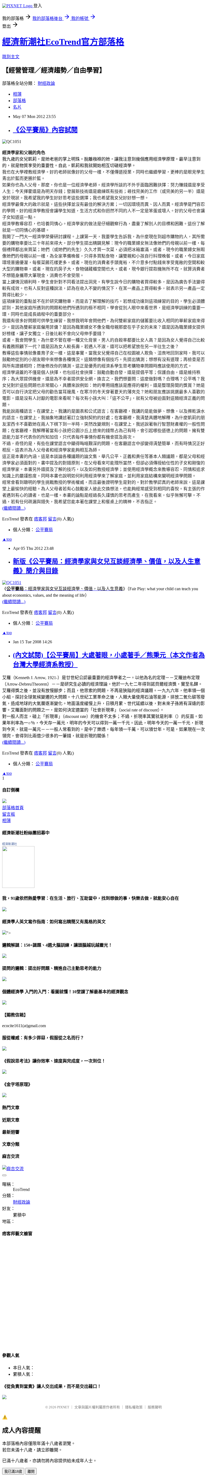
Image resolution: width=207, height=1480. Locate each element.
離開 (30, 1471)
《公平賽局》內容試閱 (45, 129)
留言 (52, 519)
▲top (7, 539)
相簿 (17, 94)
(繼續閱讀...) (13, 508)
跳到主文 (10, 56)
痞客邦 (40, 519)
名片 (17, 107)
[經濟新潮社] (18, 886)
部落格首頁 (13, 807)
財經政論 (46, 83)
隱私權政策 (134, 1407)
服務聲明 (155, 1407)
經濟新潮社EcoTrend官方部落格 (63, 42)
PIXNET (63, 1407)
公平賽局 (44, 529)
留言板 (8, 814)
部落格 (19, 100)
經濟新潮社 (9, 844)
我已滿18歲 (13, 1471)
